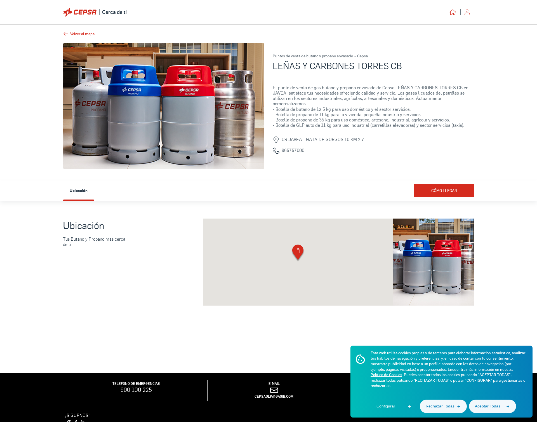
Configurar (385, 406)
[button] (298, 253)
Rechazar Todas (440, 406)
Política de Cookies (386, 374)
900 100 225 (136, 389)
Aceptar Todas (487, 406)
